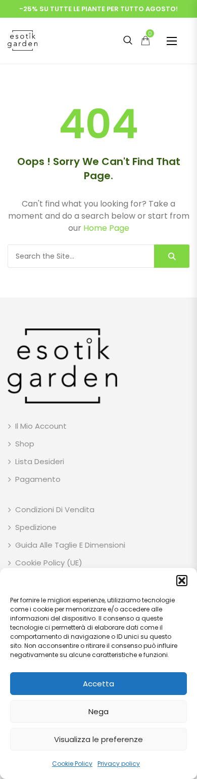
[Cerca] (171, 256)
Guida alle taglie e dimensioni (70, 545)
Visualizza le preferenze (98, 739)
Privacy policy (118, 763)
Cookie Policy (72, 763)
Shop (24, 443)
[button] (182, 581)
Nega (98, 711)
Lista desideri (39, 461)
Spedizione (36, 527)
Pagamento (38, 479)
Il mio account (41, 426)
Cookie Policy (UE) (48, 562)
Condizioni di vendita (54, 509)
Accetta (98, 683)
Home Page (106, 228)
